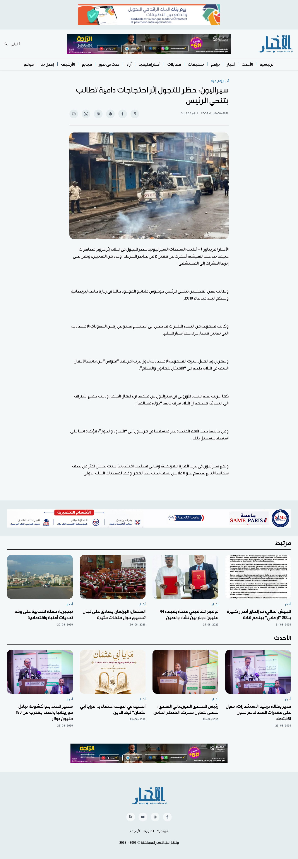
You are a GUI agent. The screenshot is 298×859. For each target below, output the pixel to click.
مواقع (29, 64)
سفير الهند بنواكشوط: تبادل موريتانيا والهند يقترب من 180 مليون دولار (44, 712)
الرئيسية (267, 64)
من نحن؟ (162, 831)
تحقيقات (196, 64)
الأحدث (247, 64)
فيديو (87, 64)
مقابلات (174, 64)
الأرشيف (68, 64)
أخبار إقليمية (149, 64)
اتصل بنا (149, 831)
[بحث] (6, 44)
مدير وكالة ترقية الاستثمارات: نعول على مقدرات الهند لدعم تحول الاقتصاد (258, 712)
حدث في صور (109, 64)
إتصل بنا (47, 64)
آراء (129, 64)
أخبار (231, 64)
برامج (215, 64)
